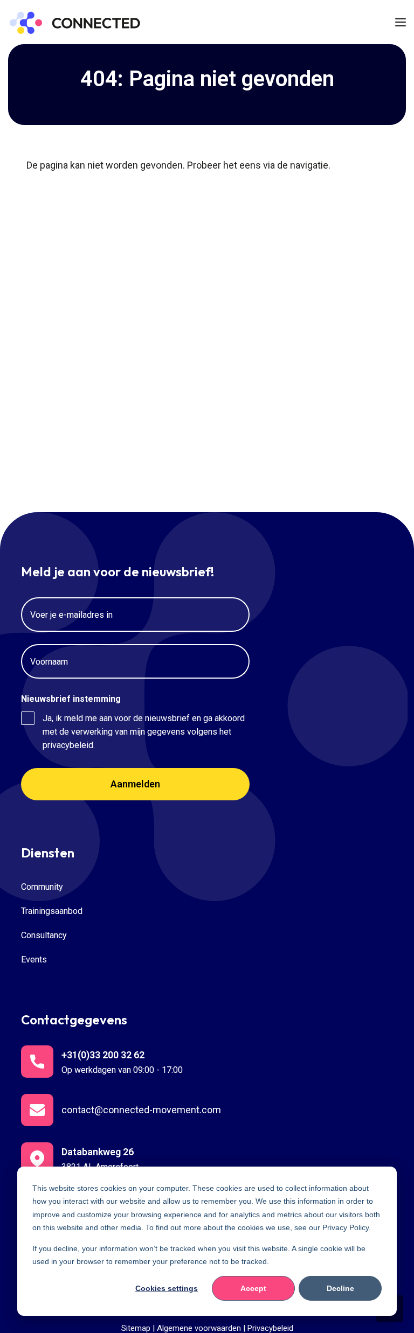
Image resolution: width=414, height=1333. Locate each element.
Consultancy (44, 935)
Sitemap (135, 1328)
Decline (340, 1288)
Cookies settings (166, 1288)
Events (34, 959)
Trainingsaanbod (51, 911)
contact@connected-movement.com (141, 1109)
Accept (253, 1288)
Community (42, 887)
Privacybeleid (270, 1328)
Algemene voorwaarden (199, 1328)
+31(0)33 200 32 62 (102, 1054)
